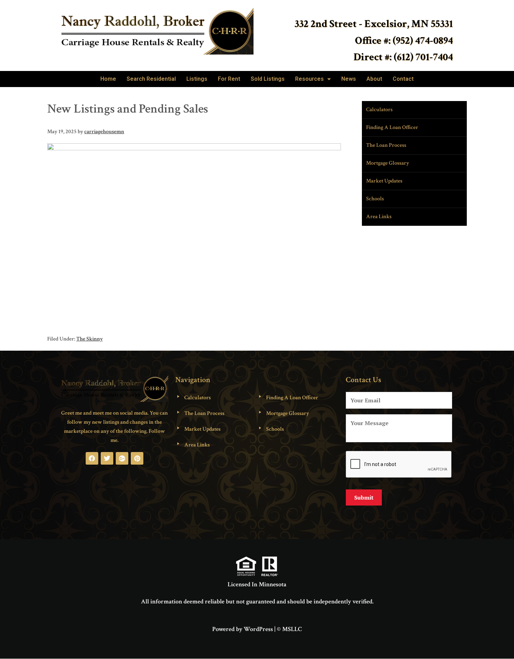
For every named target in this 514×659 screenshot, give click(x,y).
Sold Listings (268, 79)
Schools (375, 198)
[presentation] (399, 464)
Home (108, 79)
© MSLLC (289, 629)
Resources (309, 79)
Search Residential (151, 79)
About (374, 79)
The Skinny (89, 339)
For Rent (229, 79)
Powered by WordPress (242, 629)
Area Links (379, 216)
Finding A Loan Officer (392, 127)
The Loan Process (386, 145)
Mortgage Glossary (387, 163)
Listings (196, 79)
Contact (403, 79)
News (348, 79)
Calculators (379, 109)
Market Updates (384, 181)
